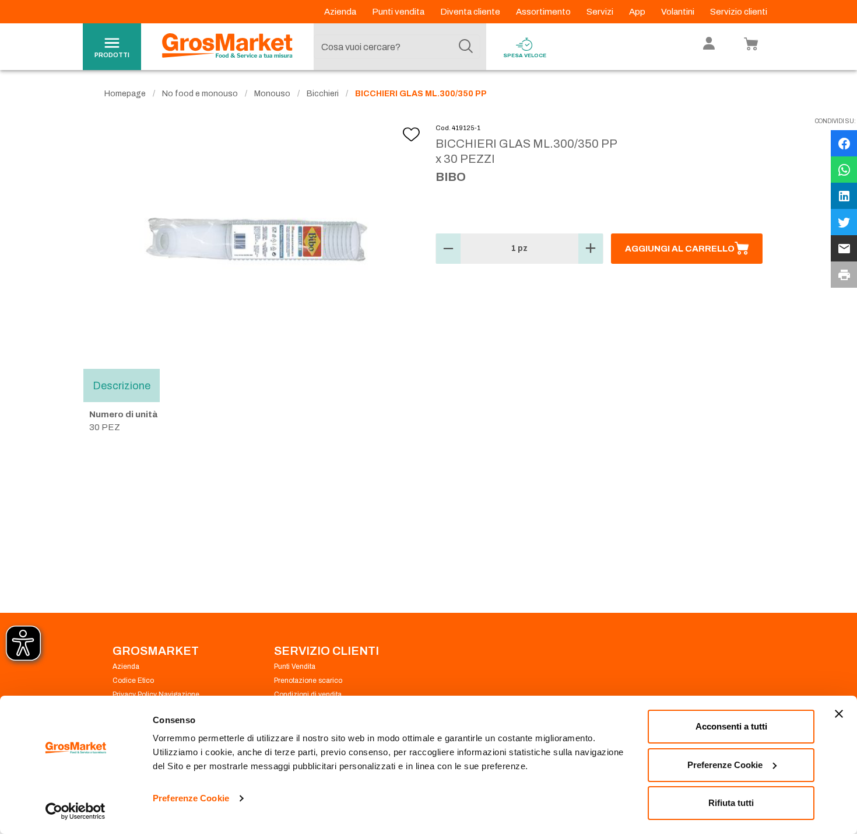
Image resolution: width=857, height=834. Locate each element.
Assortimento (544, 11)
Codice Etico (133, 680)
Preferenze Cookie (191, 798)
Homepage (125, 93)
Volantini (678, 11)
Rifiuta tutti (731, 803)
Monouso (272, 93)
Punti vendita (399, 11)
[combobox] (397, 46)
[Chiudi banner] (839, 714)
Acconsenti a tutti (731, 726)
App (638, 11)
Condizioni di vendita (308, 694)
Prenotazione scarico (308, 680)
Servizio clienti (738, 11)
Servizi (600, 11)
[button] (448, 248)
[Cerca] (466, 47)
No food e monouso (200, 93)
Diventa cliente (471, 11)
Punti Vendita (294, 666)
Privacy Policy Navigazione (156, 694)
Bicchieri (323, 93)
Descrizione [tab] (121, 385)
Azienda (341, 11)
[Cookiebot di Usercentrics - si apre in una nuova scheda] (75, 811)
